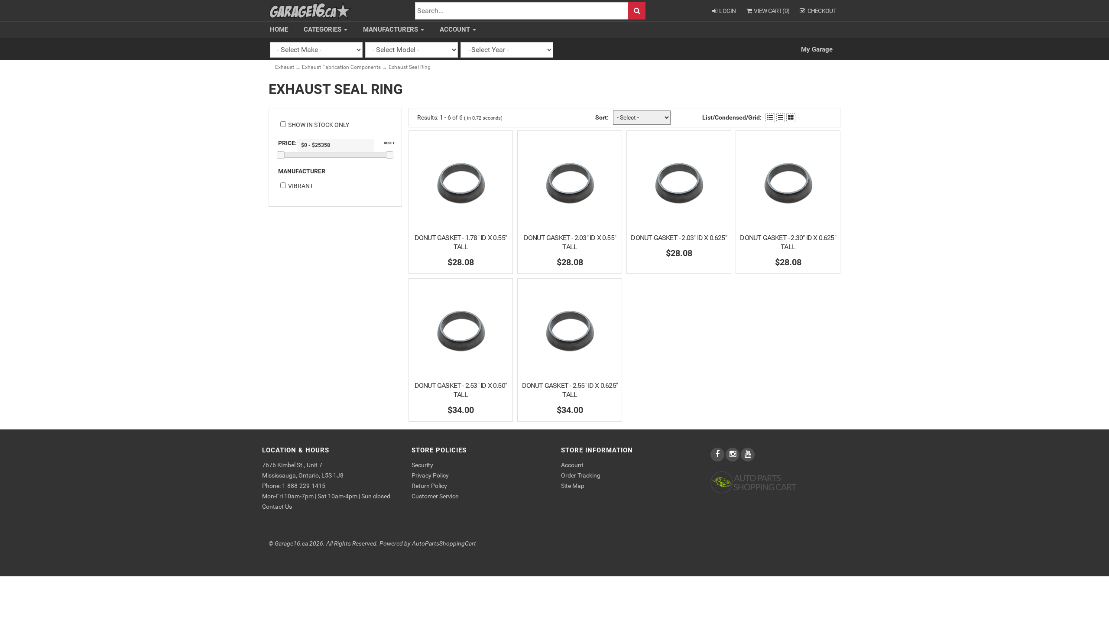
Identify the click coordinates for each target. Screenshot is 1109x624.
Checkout (821, 10)
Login (727, 10)
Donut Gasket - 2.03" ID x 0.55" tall (570, 242)
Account (456, 29)
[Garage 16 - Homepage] (310, 10)
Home (279, 29)
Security (422, 465)
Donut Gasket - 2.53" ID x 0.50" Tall (461, 390)
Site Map (572, 485)
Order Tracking (580, 475)
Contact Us (277, 506)
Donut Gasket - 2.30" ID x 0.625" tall (788, 242)
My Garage (817, 49)
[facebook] (718, 454)
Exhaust (284, 67)
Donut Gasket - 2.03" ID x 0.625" (678, 238)
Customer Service (435, 496)
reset (389, 143)
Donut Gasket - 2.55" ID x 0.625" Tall (570, 390)
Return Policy (429, 485)
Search (636, 11)
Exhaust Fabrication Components (341, 67)
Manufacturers (391, 29)
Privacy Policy (430, 475)
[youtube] (748, 454)
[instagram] (733, 454)
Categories (323, 29)
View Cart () (771, 10)
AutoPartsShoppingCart (444, 543)
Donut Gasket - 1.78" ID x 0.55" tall (461, 242)
